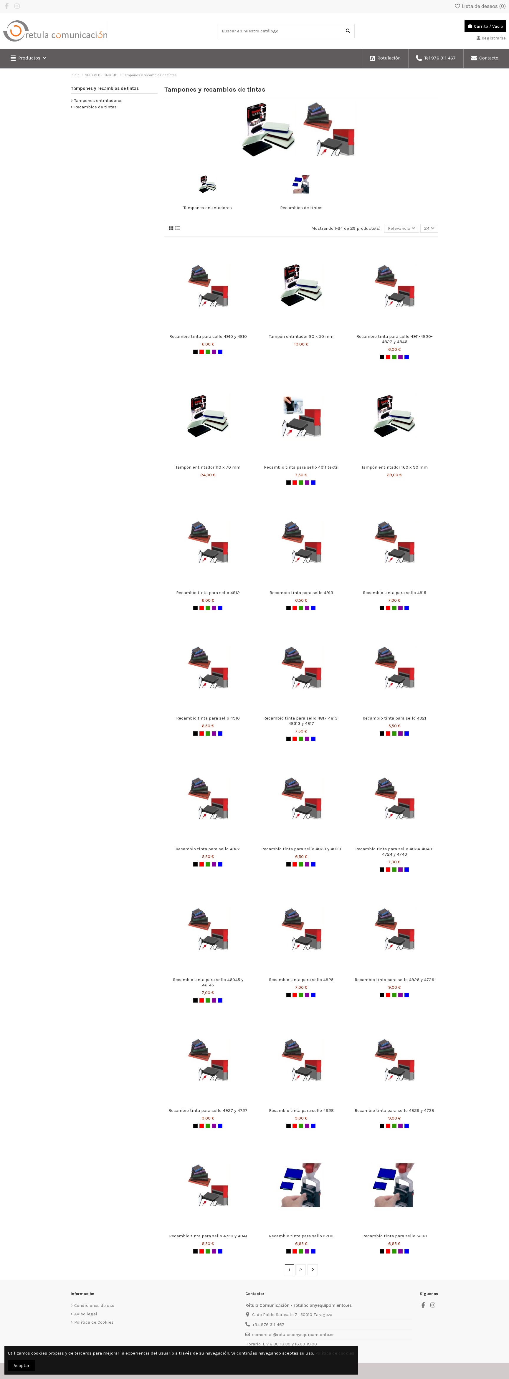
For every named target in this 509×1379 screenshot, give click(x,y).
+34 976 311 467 (268, 1324)
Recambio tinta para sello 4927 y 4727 (207, 1110)
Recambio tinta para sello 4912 (208, 592)
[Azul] (220, 352)
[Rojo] (201, 352)
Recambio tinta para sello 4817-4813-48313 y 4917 (301, 720)
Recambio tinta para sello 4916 (208, 718)
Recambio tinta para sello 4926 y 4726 (394, 979)
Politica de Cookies (94, 1322)
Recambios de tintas (301, 207)
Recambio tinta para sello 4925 (301, 979)
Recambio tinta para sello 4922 (208, 848)
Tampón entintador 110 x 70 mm (208, 467)
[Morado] (214, 352)
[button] (28, 58)
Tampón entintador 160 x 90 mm (394, 467)
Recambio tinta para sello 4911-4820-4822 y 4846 (394, 339)
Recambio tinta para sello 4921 (394, 718)
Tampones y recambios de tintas (105, 88)
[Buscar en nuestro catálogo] (348, 31)
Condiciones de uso (94, 1305)
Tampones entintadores (208, 207)
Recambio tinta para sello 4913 (301, 592)
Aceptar (21, 1365)
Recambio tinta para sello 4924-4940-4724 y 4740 (394, 851)
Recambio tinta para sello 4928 (301, 1110)
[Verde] (208, 352)
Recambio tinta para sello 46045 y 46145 (208, 982)
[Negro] (195, 352)
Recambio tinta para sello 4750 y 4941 (208, 1236)
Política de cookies (334, 1353)
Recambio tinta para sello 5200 (301, 1236)
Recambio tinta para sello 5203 (394, 1236)
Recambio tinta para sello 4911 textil (301, 467)
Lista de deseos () (483, 6)
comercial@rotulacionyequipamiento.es (293, 1334)
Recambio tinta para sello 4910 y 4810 (208, 336)
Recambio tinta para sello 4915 (394, 592)
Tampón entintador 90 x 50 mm (301, 336)
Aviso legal (85, 1314)
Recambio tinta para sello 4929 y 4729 (394, 1110)
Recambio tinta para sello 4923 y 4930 (301, 848)
